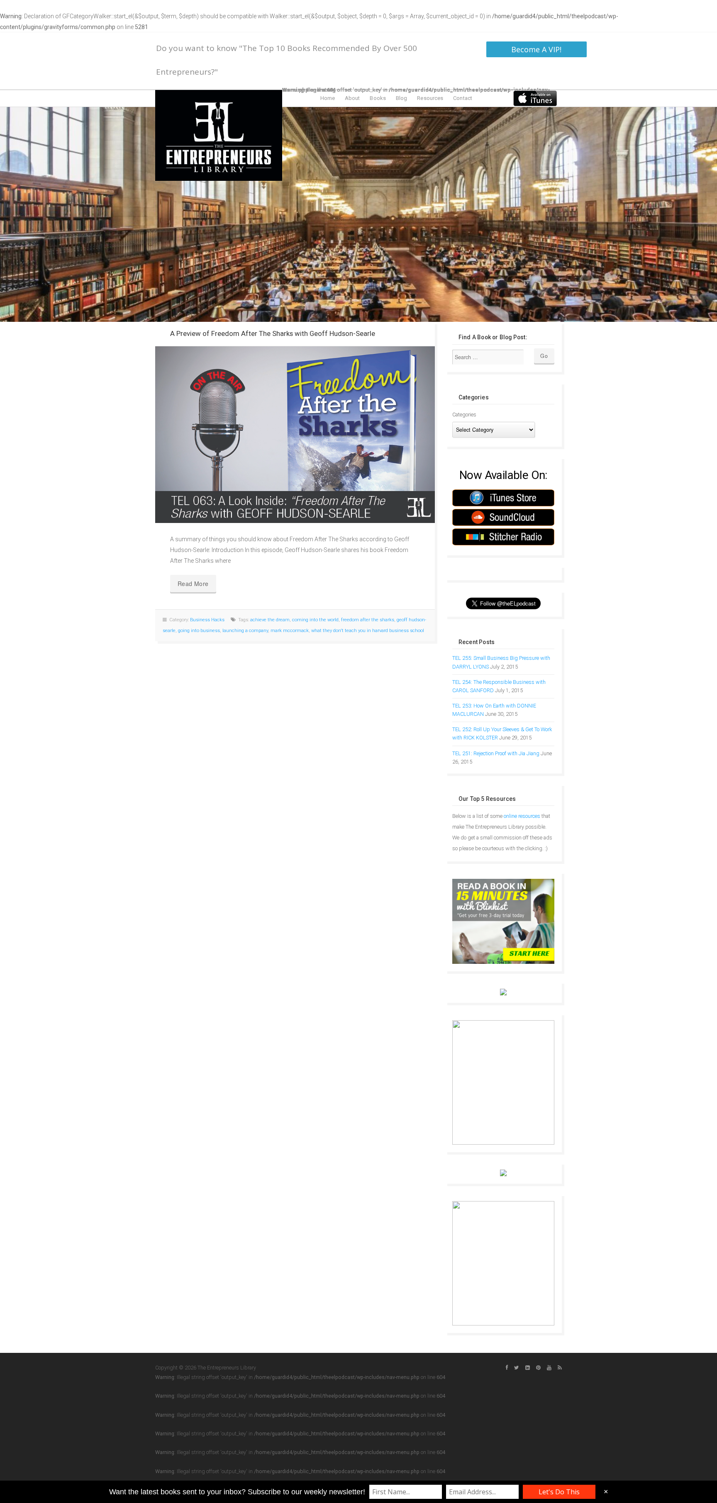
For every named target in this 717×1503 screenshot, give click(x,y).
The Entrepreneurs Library (218, 135)
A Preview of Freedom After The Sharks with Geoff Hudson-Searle (272, 333)
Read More (193, 583)
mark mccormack (290, 630)
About (352, 98)
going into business (199, 630)
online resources (522, 816)
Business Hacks (207, 620)
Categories (464, 414)
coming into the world (315, 620)
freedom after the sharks (367, 620)
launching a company (245, 630)
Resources (430, 98)
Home (327, 98)
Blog (401, 98)
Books (378, 98)
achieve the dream (270, 620)
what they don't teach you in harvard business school (367, 630)
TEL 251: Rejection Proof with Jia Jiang (495, 753)
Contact (462, 98)
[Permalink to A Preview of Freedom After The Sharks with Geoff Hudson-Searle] (295, 434)
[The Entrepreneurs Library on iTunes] (535, 98)
